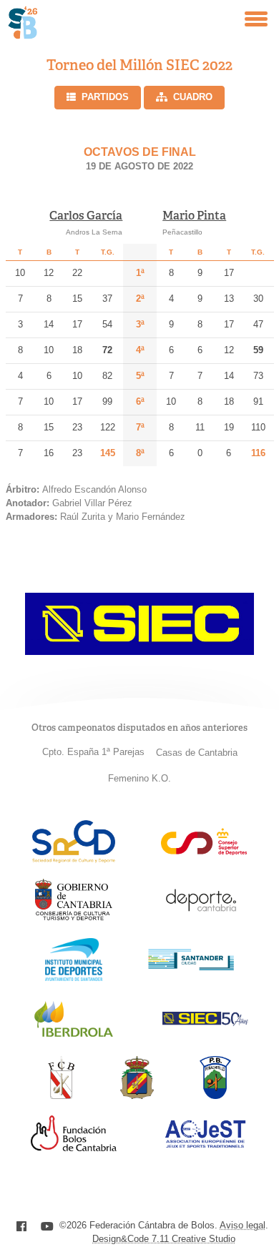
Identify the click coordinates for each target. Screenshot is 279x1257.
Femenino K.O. (139, 778)
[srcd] (73, 859)
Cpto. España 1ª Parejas (93, 751)
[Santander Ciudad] (191, 966)
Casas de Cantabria (197, 752)
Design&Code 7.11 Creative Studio (163, 1238)
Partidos (105, 97)
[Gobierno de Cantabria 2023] (73, 918)
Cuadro (192, 97)
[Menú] (256, 18)
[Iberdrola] (74, 1036)
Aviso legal (242, 1225)
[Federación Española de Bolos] (137, 1095)
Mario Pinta (194, 215)
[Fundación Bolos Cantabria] (74, 1147)
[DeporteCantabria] (201, 918)
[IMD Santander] (73, 977)
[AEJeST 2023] (205, 1145)
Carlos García (85, 215)
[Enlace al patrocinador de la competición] (139, 651)
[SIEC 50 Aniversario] (205, 1022)
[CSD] (204, 851)
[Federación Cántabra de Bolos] (61, 1095)
